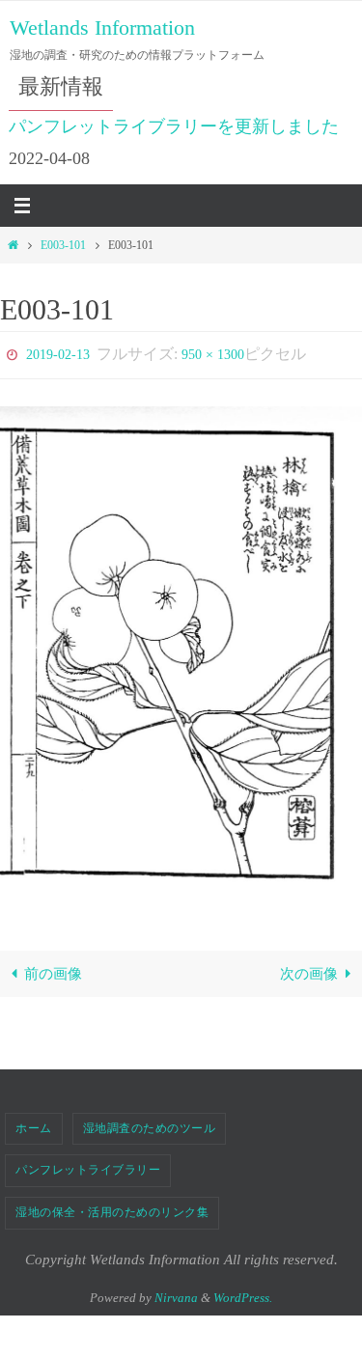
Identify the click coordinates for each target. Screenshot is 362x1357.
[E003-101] (181, 649)
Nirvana (176, 1293)
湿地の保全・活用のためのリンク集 (112, 1207)
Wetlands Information (102, 27)
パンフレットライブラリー (87, 1166)
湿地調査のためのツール (149, 1123)
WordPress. (242, 1293)
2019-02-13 (58, 353)
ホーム (33, 1123)
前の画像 (53, 969)
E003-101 (63, 245)
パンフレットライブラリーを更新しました (174, 126)
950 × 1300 (212, 353)
